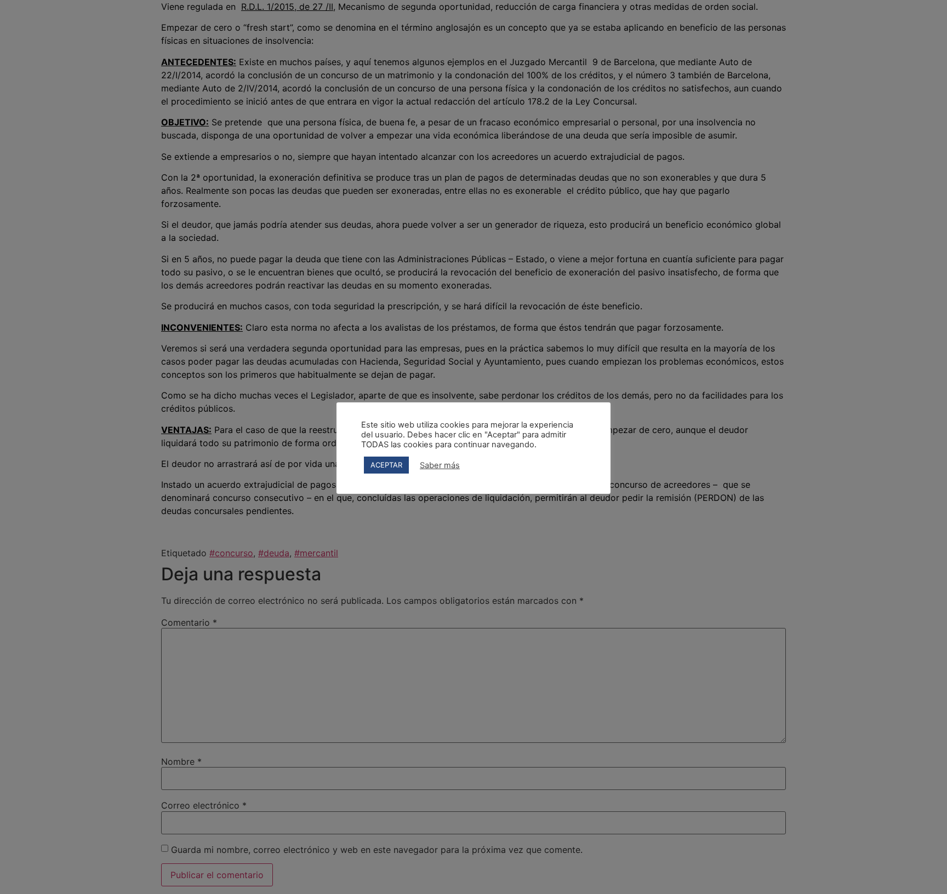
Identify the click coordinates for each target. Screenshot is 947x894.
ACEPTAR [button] (386, 464)
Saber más (440, 465)
